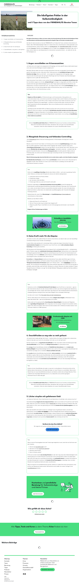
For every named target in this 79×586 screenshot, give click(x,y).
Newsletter (7, 572)
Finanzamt (33, 48)
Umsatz (25, 565)
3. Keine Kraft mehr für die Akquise (11, 46)
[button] (32, 4)
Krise (24, 561)
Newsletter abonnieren (47, 569)
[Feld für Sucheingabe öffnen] (64, 5)
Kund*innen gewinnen (44, 448)
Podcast (6, 569)
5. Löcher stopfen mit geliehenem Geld (12, 52)
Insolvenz (62, 48)
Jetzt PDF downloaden (52, 429)
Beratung (7, 565)
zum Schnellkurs (63, 226)
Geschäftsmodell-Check (65, 46)
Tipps (56, 4)
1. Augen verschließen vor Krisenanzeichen (13, 39)
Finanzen (46, 48)
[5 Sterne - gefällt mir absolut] (45, 512)
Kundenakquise (53, 46)
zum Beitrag (63, 326)
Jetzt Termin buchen (38, 493)
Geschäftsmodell (40, 446)
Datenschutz (7, 579)
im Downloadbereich (66, 194)
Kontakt (6, 561)
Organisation (27, 569)
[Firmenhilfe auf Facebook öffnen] (23, 574)
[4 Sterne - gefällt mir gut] (42, 512)
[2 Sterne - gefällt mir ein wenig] (36, 512)
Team (6, 563)
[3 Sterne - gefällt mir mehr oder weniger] (39, 512)
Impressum (6, 578)
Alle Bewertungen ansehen (39, 514)
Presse (6, 574)
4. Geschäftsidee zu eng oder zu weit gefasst (13, 49)
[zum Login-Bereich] (62, 5)
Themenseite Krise (39, 532)
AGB (5, 576)
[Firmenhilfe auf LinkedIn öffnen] (25, 574)
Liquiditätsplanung (32, 468)
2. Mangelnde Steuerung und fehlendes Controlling (12, 42)
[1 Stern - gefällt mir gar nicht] (33, 512)
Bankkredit (52, 403)
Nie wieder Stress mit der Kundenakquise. (51, 295)
